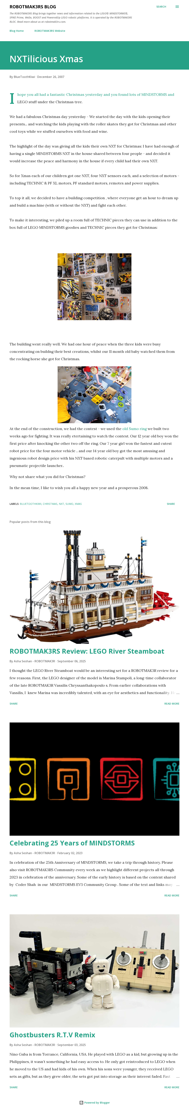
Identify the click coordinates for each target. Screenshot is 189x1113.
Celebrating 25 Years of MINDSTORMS (72, 842)
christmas (50, 504)
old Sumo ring (135, 428)
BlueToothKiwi (30, 504)
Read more (171, 703)
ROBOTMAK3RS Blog (33, 7)
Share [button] (171, 504)
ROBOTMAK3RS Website (50, 30)
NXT (61, 504)
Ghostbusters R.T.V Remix (52, 1034)
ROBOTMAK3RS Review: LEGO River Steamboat (87, 651)
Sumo (69, 504)
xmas (78, 504)
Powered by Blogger (97, 1102)
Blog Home (17, 30)
